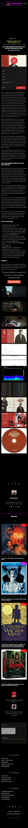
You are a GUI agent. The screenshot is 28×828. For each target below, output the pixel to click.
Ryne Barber (14, 38)
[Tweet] (12, 483)
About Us (10, 811)
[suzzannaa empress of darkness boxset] (14, 664)
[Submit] (19, 483)
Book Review (3, 642)
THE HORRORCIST (5, 797)
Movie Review (15, 40)
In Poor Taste (17, 811)
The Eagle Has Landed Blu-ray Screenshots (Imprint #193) (14, 700)
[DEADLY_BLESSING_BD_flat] (14, 578)
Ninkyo (19, 40)
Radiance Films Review (12, 42)
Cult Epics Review (16, 556)
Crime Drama (10, 556)
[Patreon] (9, 806)
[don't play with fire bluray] (14, 539)
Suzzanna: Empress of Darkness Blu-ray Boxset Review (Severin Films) (12, 685)
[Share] (8, 483)
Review (18, 42)
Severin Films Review (19, 642)
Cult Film (9, 681)
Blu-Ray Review (9, 40)
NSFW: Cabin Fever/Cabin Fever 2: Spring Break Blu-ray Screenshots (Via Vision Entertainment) (14, 713)
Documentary (9, 642)
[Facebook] (7, 806)
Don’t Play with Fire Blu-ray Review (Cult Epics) (12, 559)
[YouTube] (12, 806)
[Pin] (15, 483)
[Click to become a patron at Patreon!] (14, 283)
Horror (12, 681)
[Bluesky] (15, 806)
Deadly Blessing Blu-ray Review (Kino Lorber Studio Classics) (13, 600)
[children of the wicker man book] (14, 622)
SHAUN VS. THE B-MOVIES (7, 760)
